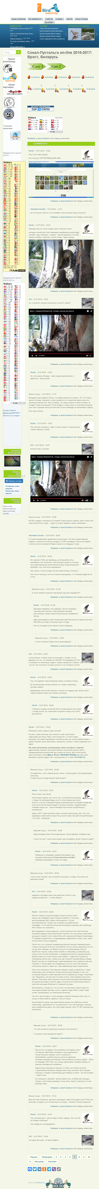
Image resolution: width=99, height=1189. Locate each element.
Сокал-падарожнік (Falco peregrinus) (52, 39)
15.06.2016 (90, 89)
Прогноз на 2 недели (11, 415)
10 (89, 1157)
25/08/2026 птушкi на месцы (19, 28)
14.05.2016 (62, 77)
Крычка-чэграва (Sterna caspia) (50, 34)
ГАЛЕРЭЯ (49, 19)
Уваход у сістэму (14, 481)
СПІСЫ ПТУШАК (81, 19)
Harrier (31, 151)
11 (31, 1161)
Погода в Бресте (9, 410)
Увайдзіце (31, 138)
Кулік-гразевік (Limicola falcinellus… (52, 31)
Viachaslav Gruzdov (38, 209)
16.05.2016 (76, 77)
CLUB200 (59, 19)
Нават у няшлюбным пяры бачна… (22, 34)
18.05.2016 (89, 77)
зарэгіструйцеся (43, 138)
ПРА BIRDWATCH (35, 19)
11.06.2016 (36, 89)
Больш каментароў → (17, 47)
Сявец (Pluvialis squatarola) (49, 28)
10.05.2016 (35, 77)
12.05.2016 (48, 77)
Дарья (50, 754)
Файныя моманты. (16, 39)
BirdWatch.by (40, 1183)
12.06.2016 (50, 89)
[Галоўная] (49, 8)
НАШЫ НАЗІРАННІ (19, 19)
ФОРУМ (70, 19)
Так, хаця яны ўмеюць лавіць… (20, 41)
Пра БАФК (49, 22)
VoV (30, 299)
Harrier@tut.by (79, 757)
